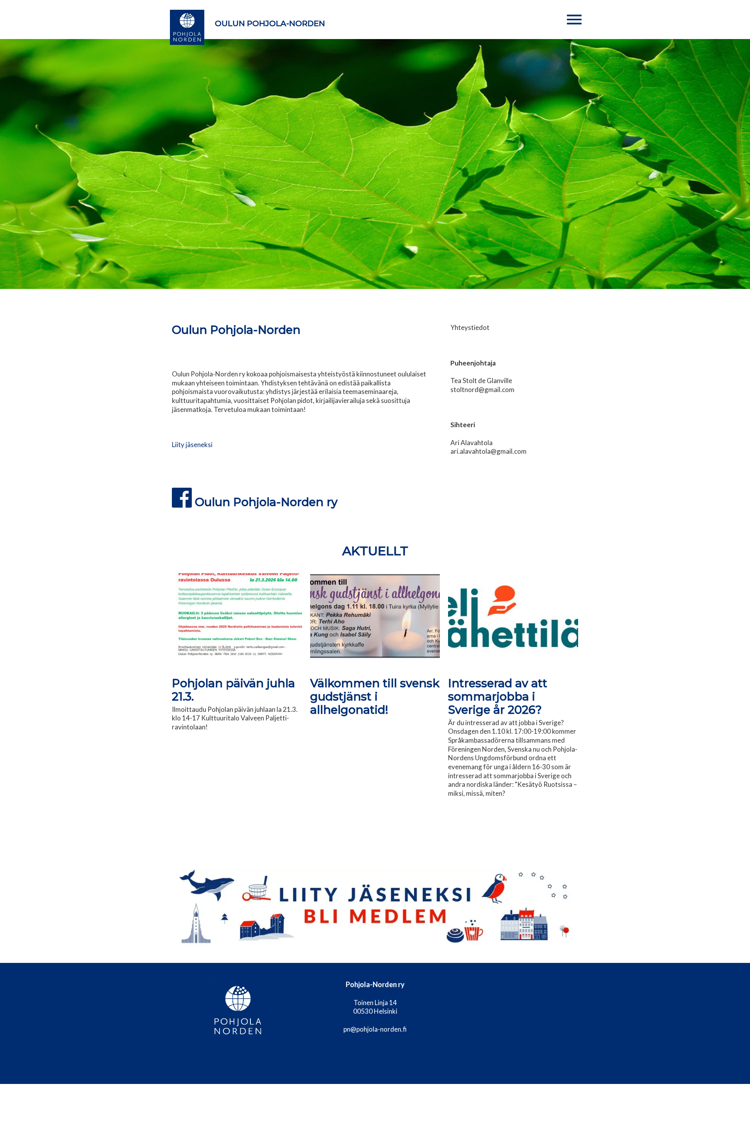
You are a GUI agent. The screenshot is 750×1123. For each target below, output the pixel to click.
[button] (574, 19)
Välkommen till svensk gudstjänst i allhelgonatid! (374, 696)
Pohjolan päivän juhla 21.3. (233, 689)
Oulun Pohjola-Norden (270, 23)
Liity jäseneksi (192, 444)
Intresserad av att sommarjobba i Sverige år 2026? (497, 696)
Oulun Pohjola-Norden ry (266, 502)
